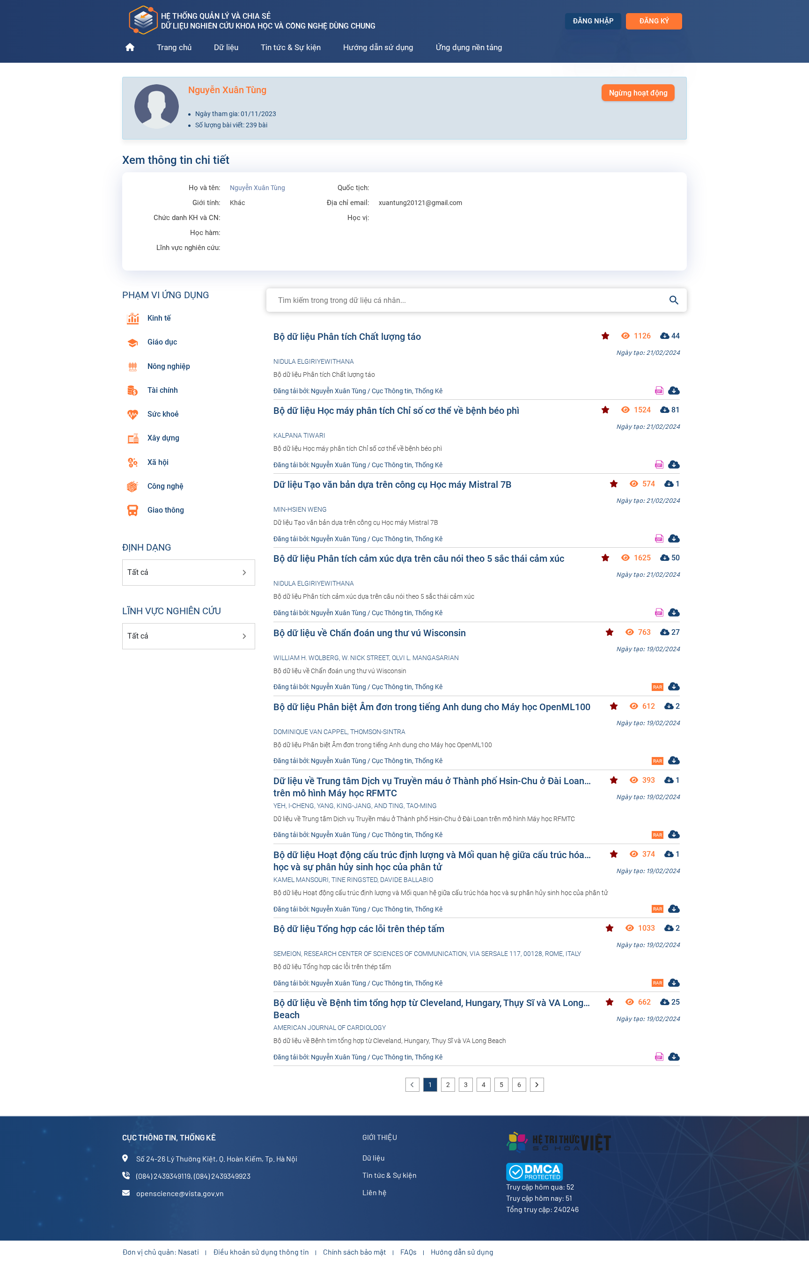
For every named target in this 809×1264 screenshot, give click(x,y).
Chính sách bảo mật (354, 1251)
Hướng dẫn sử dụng (378, 47)
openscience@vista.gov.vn (180, 1193)
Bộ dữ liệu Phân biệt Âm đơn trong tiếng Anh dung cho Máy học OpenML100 (431, 707)
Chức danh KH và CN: (187, 218)
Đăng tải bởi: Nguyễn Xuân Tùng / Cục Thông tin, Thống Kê (357, 391)
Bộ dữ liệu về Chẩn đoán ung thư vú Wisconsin (369, 633)
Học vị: (358, 218)
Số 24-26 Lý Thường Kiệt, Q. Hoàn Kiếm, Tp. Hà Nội (216, 1158)
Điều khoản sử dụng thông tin (261, 1251)
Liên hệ (374, 1192)
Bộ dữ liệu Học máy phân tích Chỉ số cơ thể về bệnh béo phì (396, 410)
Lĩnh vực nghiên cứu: (188, 248)
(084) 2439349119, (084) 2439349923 (193, 1175)
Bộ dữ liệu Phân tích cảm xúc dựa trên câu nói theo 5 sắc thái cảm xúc (418, 558)
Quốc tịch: (353, 188)
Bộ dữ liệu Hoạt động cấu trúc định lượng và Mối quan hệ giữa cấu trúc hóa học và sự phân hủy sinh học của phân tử (428, 860)
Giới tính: (206, 203)
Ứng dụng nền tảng (469, 47)
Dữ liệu (226, 47)
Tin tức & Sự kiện (291, 47)
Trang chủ (174, 47)
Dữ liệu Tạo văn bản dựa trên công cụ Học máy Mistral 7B (392, 484)
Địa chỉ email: (348, 203)
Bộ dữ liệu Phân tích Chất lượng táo (347, 336)
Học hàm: (205, 233)
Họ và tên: (205, 188)
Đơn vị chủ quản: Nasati (160, 1251)
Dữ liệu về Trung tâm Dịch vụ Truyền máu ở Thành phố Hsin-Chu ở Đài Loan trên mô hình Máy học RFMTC (428, 786)
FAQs (408, 1251)
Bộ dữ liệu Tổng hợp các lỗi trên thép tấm (358, 928)
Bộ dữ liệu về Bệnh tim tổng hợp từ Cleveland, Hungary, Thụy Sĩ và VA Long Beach (428, 1008)
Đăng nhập (593, 21)
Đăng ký (654, 21)
